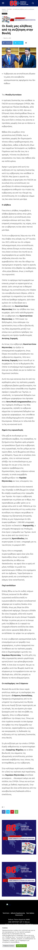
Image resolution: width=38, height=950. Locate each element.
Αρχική (4, 9)
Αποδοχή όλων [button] (21, 945)
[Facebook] (4, 812)
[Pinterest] (12, 812)
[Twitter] (8, 812)
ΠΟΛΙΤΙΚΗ (9, 9)
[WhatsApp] (16, 812)
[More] (26, 43)
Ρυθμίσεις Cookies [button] (8, 945)
